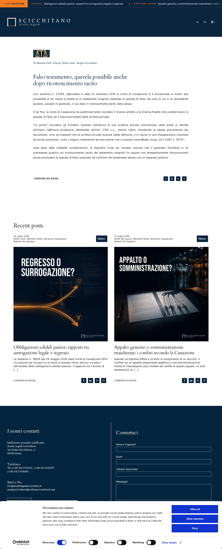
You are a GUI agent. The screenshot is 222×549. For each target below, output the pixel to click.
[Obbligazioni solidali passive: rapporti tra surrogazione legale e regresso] (60, 248)
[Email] (184, 179)
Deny (195, 528)
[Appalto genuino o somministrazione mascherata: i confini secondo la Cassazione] (161, 248)
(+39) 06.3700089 (17, 471)
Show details (169, 542)
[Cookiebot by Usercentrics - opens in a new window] (21, 542)
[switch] (93, 542)
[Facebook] (166, 179)
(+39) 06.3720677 (44, 467)
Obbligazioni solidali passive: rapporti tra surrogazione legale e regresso (51, 350)
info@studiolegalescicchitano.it (24, 486)
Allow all (195, 509)
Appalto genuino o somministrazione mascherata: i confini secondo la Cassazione (154, 350)
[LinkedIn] (172, 179)
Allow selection (195, 518)
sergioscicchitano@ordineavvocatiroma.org (31, 489)
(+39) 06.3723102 (22, 467)
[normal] (39, 18)
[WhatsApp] (178, 179)
